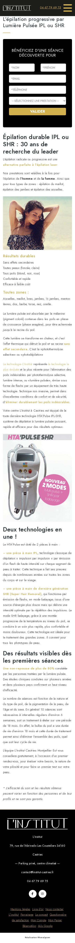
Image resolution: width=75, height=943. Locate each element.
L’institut (14, 915)
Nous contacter (55, 909)
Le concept (41, 915)
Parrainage (27, 915)
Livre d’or (38, 909)
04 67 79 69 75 (50, 7)
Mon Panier (55, 920)
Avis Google (45, 926)
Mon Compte (38, 920)
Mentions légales (20, 909)
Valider (37, 111)
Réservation (29, 926)
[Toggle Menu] (67, 6)
